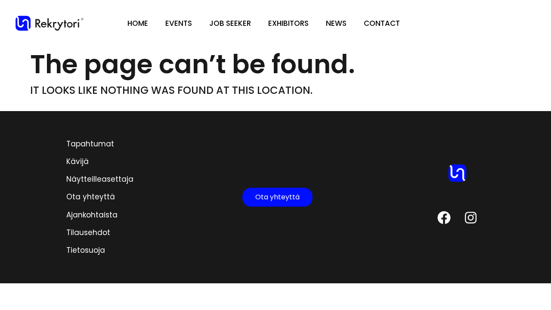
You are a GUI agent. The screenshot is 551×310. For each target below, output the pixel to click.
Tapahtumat (90, 144)
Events (178, 23)
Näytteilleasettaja (99, 179)
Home (137, 23)
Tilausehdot (88, 232)
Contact (382, 23)
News (336, 23)
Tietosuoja (85, 250)
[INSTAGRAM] (470, 217)
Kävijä (77, 161)
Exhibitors (288, 23)
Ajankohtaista (92, 215)
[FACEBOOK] (443, 217)
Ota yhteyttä (90, 197)
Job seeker (230, 23)
